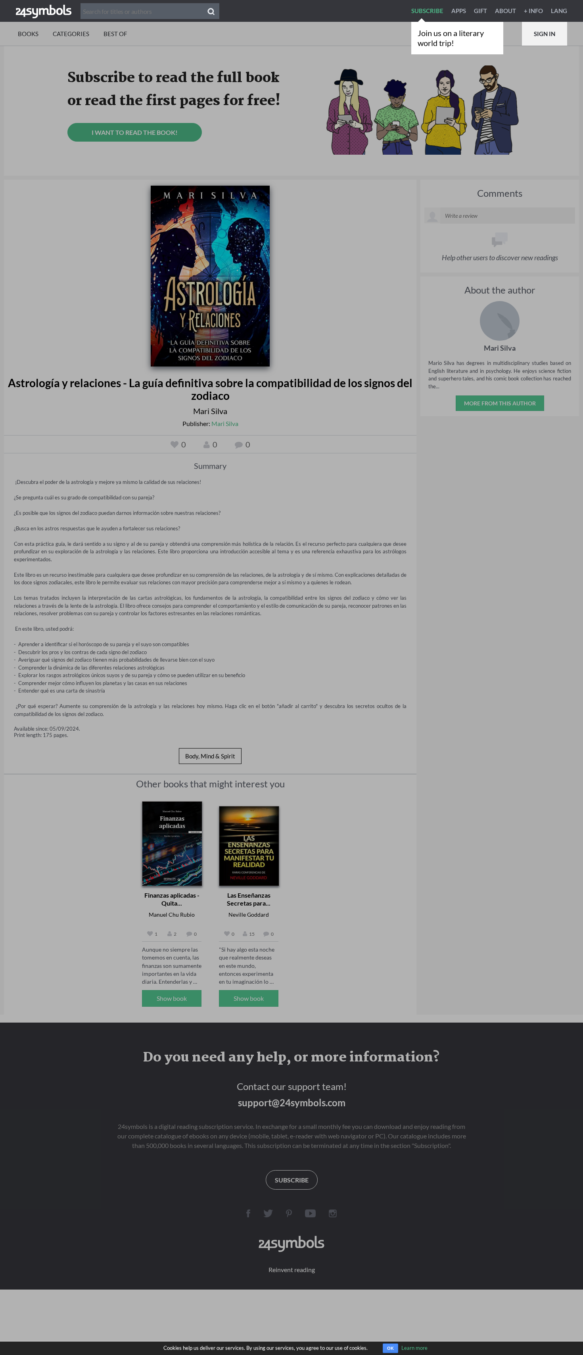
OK (390, 1348)
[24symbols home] (43, 11)
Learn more (414, 1348)
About (505, 10)
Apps (458, 10)
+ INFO (533, 10)
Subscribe (427, 10)
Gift (480, 10)
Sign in (544, 33)
